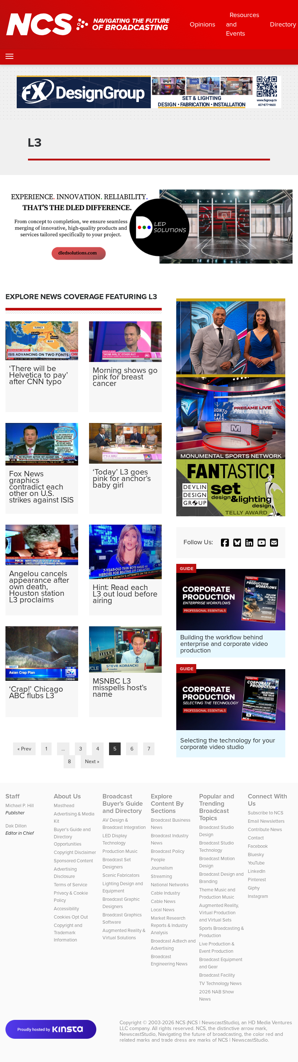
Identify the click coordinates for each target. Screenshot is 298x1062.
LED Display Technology (114, 839)
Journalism (162, 867)
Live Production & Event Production (216, 947)
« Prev (24, 749)
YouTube (256, 862)
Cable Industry (165, 893)
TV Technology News (220, 983)
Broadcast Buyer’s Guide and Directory (122, 803)
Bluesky (256, 854)
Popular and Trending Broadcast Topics (216, 807)
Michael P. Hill (19, 805)
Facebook (258, 846)
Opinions (202, 24)
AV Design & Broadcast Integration (124, 824)
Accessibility (66, 908)
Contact (256, 837)
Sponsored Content (73, 860)
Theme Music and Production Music (217, 893)
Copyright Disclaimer (75, 852)
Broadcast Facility (217, 975)
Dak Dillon (16, 825)
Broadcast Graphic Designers (121, 903)
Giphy (253, 887)
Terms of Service (70, 884)
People (158, 859)
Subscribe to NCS (265, 812)
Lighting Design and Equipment (122, 887)
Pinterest (257, 879)
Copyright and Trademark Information (68, 932)
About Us (67, 796)
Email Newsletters (266, 821)
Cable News (163, 901)
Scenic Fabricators (121, 875)
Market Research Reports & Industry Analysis (169, 925)
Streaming (161, 876)
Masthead (64, 805)
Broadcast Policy (167, 851)
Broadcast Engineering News (169, 960)
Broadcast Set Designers (116, 863)
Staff (12, 796)
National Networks (170, 884)
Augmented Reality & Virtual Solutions (123, 934)
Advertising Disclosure (65, 873)
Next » (92, 761)
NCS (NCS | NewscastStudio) (207, 1022)
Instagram (258, 896)
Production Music (119, 851)
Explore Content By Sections (167, 803)
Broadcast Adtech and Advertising (173, 944)
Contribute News (265, 829)
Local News (162, 909)
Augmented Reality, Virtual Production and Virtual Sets (219, 912)
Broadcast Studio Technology (216, 846)
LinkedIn (256, 871)
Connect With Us (267, 800)
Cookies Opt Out (71, 917)
